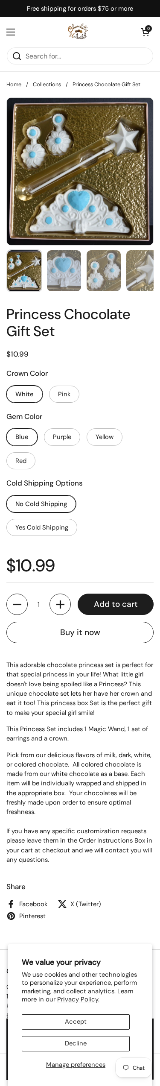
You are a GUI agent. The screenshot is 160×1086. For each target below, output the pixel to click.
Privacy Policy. (78, 999)
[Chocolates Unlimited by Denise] (78, 32)
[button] (145, 32)
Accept (76, 1021)
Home (13, 84)
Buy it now (80, 632)
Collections (47, 84)
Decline (76, 1043)
